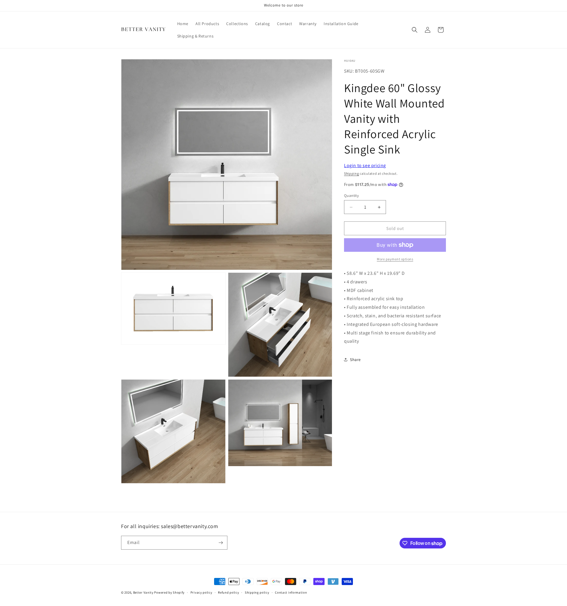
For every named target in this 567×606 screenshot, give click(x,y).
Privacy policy (201, 592)
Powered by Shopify (169, 592)
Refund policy (228, 592)
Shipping (351, 173)
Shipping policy (257, 592)
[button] (414, 29)
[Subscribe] (220, 543)
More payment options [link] (395, 259)
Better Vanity (143, 592)
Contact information (291, 592)
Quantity (351, 195)
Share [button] (355, 359)
